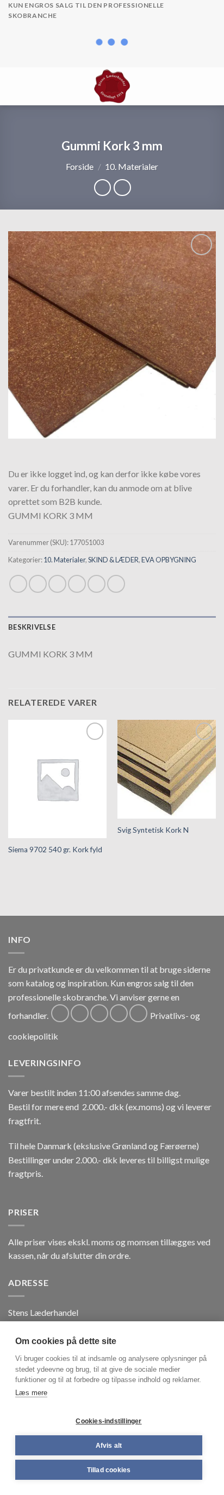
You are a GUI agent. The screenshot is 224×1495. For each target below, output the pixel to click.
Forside (80, 166)
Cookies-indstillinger (108, 1421)
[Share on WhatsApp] (18, 584)
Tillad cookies (109, 1470)
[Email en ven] (77, 584)
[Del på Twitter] (57, 584)
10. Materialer (131, 166)
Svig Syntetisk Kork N (153, 830)
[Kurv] (210, 86)
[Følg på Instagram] (80, 1013)
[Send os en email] (119, 1013)
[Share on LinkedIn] (116, 584)
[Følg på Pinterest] (138, 1013)
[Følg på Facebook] (60, 1013)
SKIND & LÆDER (113, 559)
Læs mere (31, 1393)
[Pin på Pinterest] (96, 584)
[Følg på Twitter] (99, 1013)
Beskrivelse (31, 627)
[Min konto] (191, 86)
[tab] (112, 627)
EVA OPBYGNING (168, 559)
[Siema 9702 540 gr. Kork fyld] (57, 779)
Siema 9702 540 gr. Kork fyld (55, 849)
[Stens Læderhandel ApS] (112, 86)
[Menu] (14, 86)
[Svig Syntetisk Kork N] (166, 769)
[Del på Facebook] (38, 584)
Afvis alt (109, 1445)
